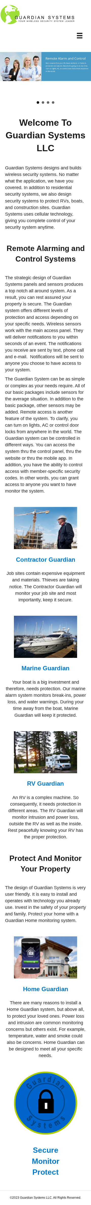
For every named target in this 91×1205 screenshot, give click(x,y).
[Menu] (79, 35)
